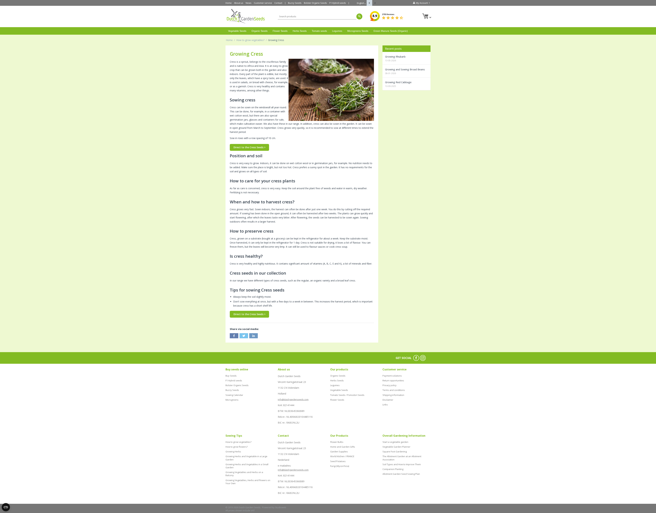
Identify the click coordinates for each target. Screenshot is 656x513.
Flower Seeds (280, 31)
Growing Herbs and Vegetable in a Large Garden (246, 458)
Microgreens (232, 399)
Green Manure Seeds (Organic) (390, 31)
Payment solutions (392, 375)
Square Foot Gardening (394, 451)
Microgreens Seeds (357, 31)
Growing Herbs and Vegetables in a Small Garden (247, 466)
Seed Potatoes (338, 461)
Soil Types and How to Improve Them (401, 464)
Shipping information (393, 395)
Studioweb (280, 507)
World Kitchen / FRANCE (342, 456)
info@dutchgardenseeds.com (293, 399)
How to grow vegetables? (250, 40)
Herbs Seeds (300, 31)
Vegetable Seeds (237, 31)
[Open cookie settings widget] (6, 507)
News (248, 2)
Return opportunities (393, 380)
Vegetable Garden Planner (396, 446)
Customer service (263, 2)
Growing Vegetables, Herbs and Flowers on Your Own (248, 482)
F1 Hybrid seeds (337, 2)
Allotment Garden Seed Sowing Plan (401, 473)
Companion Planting (392, 469)
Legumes (337, 31)
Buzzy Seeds (295, 2)
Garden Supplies (339, 451)
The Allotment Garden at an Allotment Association (401, 458)
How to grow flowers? (237, 446)
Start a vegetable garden (395, 441)
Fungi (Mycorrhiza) (339, 466)
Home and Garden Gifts (342, 446)
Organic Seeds (259, 31)
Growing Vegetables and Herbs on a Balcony (244, 474)
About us (238, 2)
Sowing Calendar (234, 395)
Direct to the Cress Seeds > (249, 147)
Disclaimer (387, 399)
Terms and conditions (393, 390)
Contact (278, 2)
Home (229, 2)
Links (385, 404)
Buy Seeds (231, 375)
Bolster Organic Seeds (315, 2)
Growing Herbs (233, 451)
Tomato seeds (319, 31)
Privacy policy (389, 385)
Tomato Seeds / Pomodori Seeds (347, 395)
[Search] (359, 16)
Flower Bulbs (336, 441)
